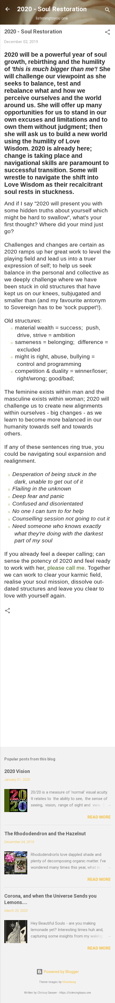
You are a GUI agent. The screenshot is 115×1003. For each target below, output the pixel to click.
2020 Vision (17, 771)
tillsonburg (69, 982)
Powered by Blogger (61, 971)
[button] (107, 33)
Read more (99, 817)
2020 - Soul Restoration (52, 9)
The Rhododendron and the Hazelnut (45, 833)
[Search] (107, 11)
